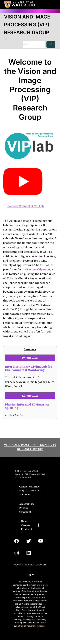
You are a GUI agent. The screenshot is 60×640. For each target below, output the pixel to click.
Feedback (26, 529)
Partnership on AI (38, 269)
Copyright (25, 512)
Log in (30, 574)
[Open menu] (6, 39)
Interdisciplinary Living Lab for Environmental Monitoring (28, 368)
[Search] (50, 44)
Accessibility (26, 503)
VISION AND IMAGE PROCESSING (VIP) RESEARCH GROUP (27, 24)
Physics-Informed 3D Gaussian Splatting (27, 406)
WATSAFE (25, 494)
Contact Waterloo (29, 486)
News (24, 521)
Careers (25, 525)
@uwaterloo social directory (30, 564)
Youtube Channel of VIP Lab (25, 206)
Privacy (23, 508)
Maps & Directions (30, 490)
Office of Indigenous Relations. (32, 626)
